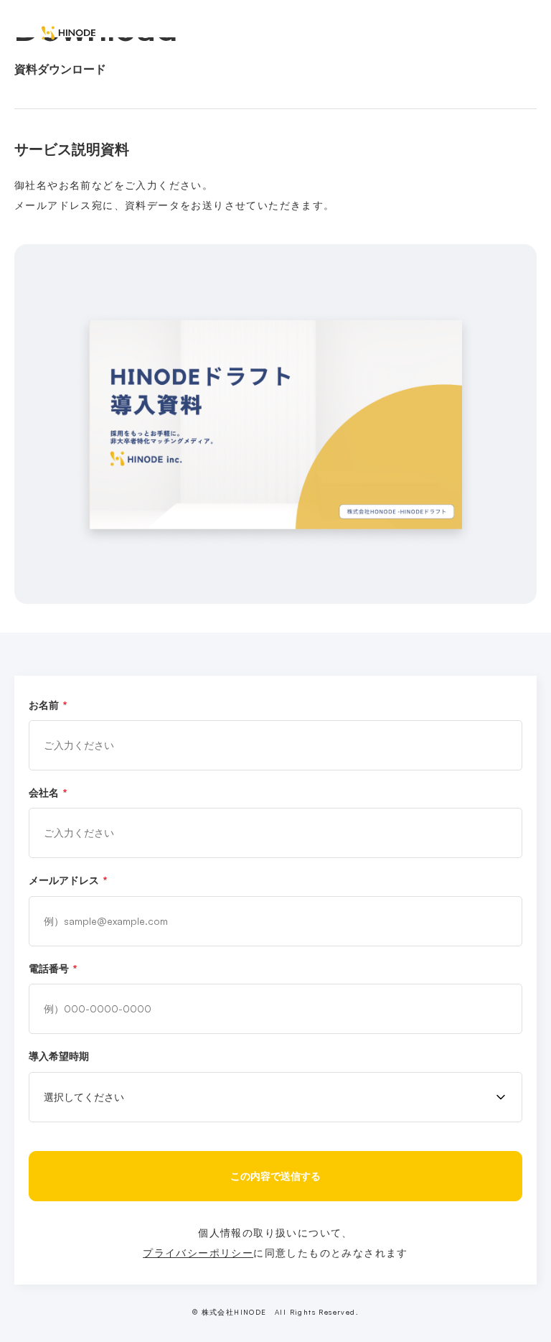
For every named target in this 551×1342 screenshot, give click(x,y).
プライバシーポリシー (198, 1253)
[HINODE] (68, 33)
